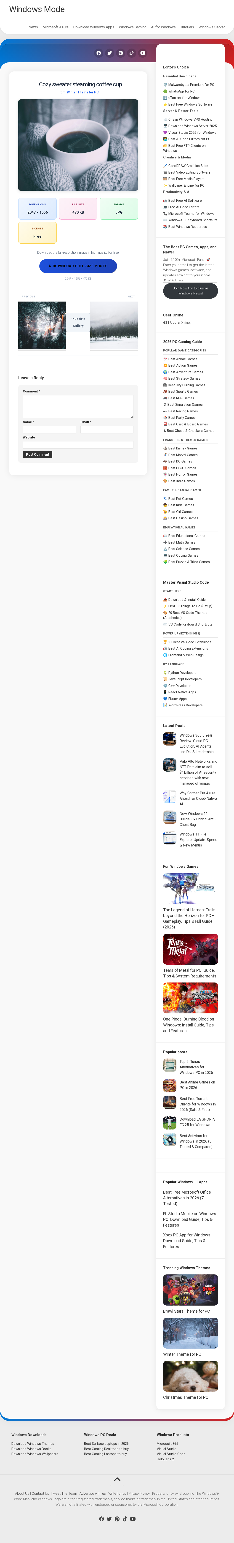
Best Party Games (182, 418)
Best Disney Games (183, 448)
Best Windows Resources (187, 227)
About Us (22, 1493)
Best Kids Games (181, 505)
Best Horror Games (183, 474)
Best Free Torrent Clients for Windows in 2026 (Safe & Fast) (198, 1104)
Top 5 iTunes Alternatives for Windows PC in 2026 (196, 1067)
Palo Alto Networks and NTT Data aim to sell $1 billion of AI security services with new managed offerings (198, 772)
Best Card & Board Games (188, 424)
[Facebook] (98, 53)
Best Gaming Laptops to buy (105, 1454)
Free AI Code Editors (183, 207)
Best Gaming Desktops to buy (106, 1449)
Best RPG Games (181, 398)
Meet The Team (65, 1493)
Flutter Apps (177, 699)
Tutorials (187, 27)
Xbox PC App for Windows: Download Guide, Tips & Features (187, 1241)
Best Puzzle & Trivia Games (189, 562)
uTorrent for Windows (184, 98)
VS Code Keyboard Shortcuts (190, 624)
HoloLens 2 (165, 1459)
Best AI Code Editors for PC (189, 139)
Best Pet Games (180, 499)
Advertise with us (93, 1493)
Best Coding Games (183, 555)
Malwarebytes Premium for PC (191, 85)
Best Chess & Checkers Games (190, 431)
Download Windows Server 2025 (192, 126)
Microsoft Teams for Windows (191, 214)
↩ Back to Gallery (78, 322)
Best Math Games (181, 542)
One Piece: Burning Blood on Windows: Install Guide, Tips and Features (188, 1025)
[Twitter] (109, 53)
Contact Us (40, 1493)
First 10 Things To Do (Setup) (190, 606)
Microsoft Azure (56, 27)
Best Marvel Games (183, 455)
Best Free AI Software (185, 201)
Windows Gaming (132, 27)
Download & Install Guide (187, 600)
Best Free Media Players (186, 179)
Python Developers (182, 673)
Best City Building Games (186, 385)
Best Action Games (183, 365)
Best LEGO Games (182, 468)
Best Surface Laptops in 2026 (106, 1444)
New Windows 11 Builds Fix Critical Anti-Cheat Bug (198, 819)
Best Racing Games (183, 411)
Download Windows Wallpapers (34, 1454)
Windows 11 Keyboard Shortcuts (193, 220)
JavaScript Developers (185, 679)
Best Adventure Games (185, 372)
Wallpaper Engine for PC (186, 185)
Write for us (117, 1493)
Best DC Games (180, 461)
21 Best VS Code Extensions (189, 642)
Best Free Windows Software (190, 104)
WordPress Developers (185, 705)
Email (85, 422)
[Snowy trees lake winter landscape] (114, 348)
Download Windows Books (31, 1449)
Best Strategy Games (184, 378)
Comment (31, 391)
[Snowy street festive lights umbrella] (42, 348)
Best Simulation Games (185, 405)
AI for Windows (163, 27)
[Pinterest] (120, 53)
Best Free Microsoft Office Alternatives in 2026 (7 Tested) (187, 1198)
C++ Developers (180, 686)
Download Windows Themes (32, 1444)
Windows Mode (36, 9)
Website (29, 437)
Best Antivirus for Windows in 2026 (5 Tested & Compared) (196, 1141)
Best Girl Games (180, 512)
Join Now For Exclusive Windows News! (190, 291)
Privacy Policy (139, 1493)
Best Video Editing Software (189, 172)
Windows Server (212, 27)
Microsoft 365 (167, 1444)
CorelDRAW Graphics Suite (188, 166)
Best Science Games (184, 549)
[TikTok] (131, 53)
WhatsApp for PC (181, 91)
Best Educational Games (186, 536)
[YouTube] (142, 53)
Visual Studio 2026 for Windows (192, 133)
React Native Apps (182, 692)
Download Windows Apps (93, 27)
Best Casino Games (183, 518)
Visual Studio (166, 1449)
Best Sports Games (183, 391)
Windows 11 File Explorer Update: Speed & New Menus (198, 839)
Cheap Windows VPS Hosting (190, 119)
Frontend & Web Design (186, 655)
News (33, 27)
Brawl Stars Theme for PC (186, 1311)
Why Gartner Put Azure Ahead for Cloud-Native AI (198, 798)
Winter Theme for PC (83, 92)
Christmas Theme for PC (185, 1397)
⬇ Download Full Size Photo (78, 266)
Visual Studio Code (171, 1454)
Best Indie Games (181, 481)
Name (28, 422)
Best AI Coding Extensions (188, 648)
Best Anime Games (182, 359)
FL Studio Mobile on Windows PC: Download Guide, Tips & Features (189, 1219)
